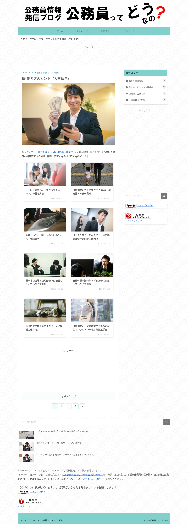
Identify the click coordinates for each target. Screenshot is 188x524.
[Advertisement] (94, 55)
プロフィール (34, 520)
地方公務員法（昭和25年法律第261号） (58, 152)
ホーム (23, 520)
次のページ (69, 396)
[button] (164, 196)
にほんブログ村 (145, 205)
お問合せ (45, 520)
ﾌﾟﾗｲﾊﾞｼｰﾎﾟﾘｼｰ (58, 520)
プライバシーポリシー (94, 479)
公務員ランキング (133, 221)
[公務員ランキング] (138, 215)
